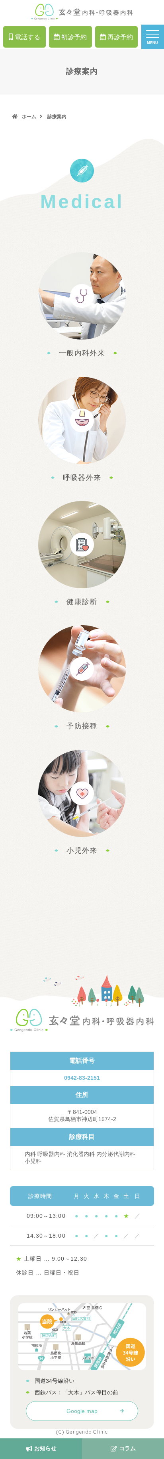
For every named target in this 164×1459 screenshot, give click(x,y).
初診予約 (74, 36)
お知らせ (45, 1448)
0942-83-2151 (82, 1078)
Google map (82, 1411)
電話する (27, 36)
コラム (127, 1448)
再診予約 (120, 36)
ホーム (29, 116)
